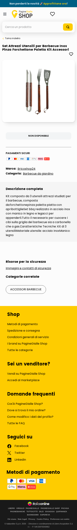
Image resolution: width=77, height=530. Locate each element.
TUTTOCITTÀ (32, 512)
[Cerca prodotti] (68, 27)
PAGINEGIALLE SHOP (50, 508)
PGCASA (65, 508)
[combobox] (38, 27)
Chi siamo (12, 519)
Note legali (22, 519)
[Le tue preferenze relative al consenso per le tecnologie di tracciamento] (70, 523)
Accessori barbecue (26, 289)
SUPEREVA (45, 515)
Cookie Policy (43, 519)
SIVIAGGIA (50, 512)
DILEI (41, 512)
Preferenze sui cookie (59, 519)
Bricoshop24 (26, 169)
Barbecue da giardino (38, 174)
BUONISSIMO (33, 515)
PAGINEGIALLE (32, 508)
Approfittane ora (55, 3)
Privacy (31, 519)
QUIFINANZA (61, 512)
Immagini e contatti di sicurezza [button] (28, 268)
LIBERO (11, 508)
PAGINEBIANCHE (17, 512)
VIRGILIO (20, 508)
